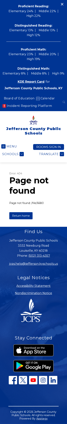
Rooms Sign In (48, 147)
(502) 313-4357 (39, 255)
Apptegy (42, 418)
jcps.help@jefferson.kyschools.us (33, 264)
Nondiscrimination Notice (33, 293)
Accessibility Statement (33, 286)
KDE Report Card (31, 81)
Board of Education (19, 98)
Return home (21, 215)
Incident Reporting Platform (29, 106)
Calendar (48, 98)
